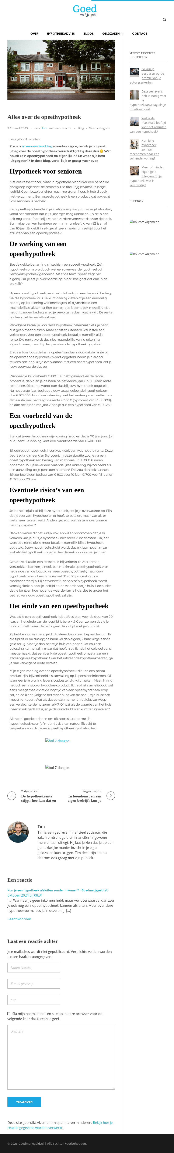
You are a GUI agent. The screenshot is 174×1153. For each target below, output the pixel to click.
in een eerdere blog (37, 146)
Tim (44, 128)
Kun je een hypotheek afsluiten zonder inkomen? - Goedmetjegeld (55, 890)
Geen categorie (99, 128)
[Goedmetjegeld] (85, 11)
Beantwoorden (19, 919)
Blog (81, 128)
